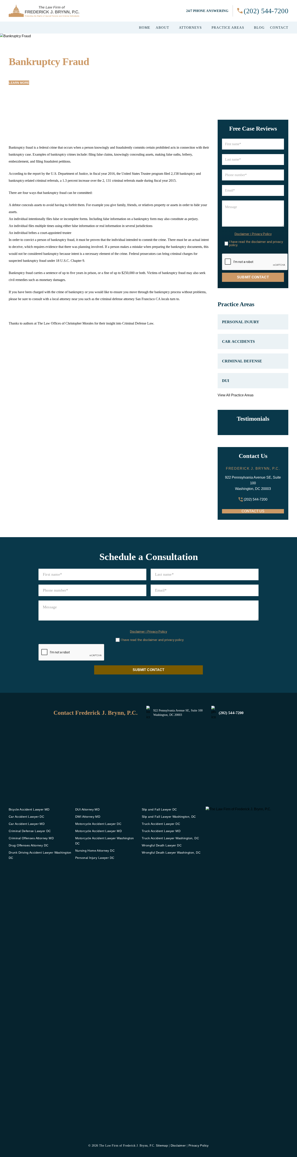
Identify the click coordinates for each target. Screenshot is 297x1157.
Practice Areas (228, 27)
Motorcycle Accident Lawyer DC (98, 824)
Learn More (19, 82)
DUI (225, 380)
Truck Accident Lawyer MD (161, 831)
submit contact (253, 277)
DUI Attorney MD (87, 809)
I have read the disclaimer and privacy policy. (256, 243)
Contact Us (253, 511)
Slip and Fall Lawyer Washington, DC (169, 816)
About (162, 27)
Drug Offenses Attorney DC (28, 845)
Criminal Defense (242, 361)
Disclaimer (242, 234)
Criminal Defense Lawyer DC (30, 831)
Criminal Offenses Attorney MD (31, 838)
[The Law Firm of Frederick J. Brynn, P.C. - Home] (44, 11)
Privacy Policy (262, 234)
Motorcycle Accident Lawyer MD (98, 831)
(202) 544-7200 (266, 10)
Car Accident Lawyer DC (26, 816)
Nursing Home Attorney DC (95, 850)
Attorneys (190, 27)
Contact (279, 27)
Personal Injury (240, 322)
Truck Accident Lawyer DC (161, 824)
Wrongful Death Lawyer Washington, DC (171, 852)
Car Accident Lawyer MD (27, 824)
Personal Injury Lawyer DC (94, 857)
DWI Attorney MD (87, 816)
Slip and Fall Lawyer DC (159, 809)
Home (144, 27)
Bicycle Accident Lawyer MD (29, 809)
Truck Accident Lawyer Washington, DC (170, 838)
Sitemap (162, 1145)
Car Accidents (238, 341)
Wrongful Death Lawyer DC (162, 845)
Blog (259, 27)
